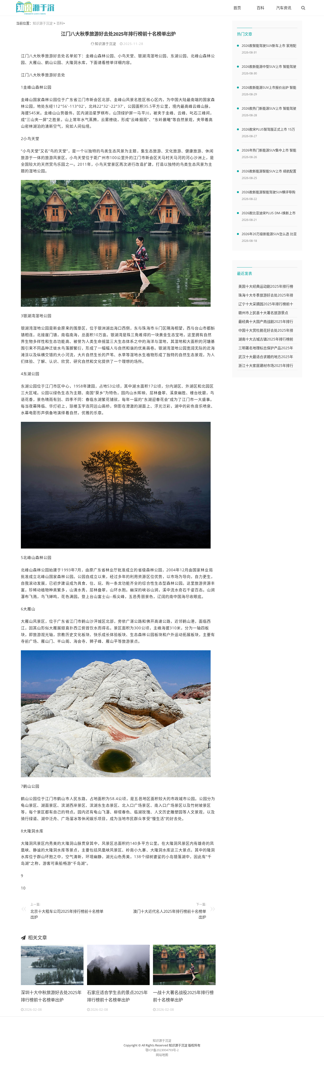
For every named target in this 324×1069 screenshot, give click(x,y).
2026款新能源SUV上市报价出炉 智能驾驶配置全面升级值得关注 (269, 88)
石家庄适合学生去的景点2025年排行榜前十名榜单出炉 (117, 996)
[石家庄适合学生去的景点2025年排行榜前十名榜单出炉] (118, 964)
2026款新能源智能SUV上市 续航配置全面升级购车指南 (269, 172)
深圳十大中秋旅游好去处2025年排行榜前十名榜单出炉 (51, 996)
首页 (237, 7)
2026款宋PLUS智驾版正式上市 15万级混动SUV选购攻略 (268, 130)
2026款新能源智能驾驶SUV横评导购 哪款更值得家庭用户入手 (268, 193)
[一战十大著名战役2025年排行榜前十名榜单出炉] (184, 964)
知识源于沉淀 (43, 23)
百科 (260, 7)
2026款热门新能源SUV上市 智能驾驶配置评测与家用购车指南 (269, 109)
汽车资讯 (283, 7)
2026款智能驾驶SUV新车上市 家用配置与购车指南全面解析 (269, 46)
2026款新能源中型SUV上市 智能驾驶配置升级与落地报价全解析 (269, 67)
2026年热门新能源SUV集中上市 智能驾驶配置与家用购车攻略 (269, 151)
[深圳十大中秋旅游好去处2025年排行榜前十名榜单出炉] (52, 964)
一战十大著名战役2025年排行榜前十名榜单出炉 (183, 996)
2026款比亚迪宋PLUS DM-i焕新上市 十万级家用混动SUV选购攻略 (269, 214)
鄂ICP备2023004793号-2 (162, 1050)
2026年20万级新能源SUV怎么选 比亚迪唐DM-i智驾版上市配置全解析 (269, 235)
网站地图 (162, 1055)
